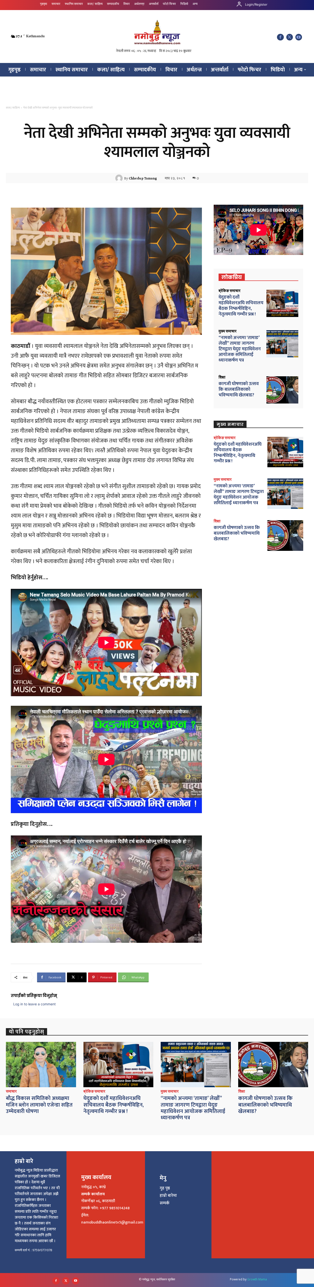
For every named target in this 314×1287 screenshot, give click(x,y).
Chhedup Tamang (143, 178)
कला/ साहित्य (13, 107)
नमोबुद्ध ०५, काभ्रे (93, 1187)
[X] (289, 37)
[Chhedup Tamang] (119, 178)
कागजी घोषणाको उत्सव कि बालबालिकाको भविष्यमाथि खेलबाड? (239, 389)
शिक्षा (222, 377)
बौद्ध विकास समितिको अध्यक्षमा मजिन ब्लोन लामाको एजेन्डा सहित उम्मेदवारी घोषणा (39, 1105)
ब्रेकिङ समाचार (229, 291)
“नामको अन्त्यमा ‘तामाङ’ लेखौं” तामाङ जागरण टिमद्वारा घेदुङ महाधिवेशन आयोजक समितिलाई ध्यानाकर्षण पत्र (240, 349)
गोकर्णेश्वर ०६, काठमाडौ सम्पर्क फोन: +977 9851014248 (105, 1204)
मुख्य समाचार (227, 331)
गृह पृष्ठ (165, 1188)
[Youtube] (298, 37)
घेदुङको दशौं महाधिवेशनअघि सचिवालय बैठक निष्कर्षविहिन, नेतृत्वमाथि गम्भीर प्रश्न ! (241, 305)
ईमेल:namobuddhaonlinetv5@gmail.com (112, 1219)
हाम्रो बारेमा (168, 1195)
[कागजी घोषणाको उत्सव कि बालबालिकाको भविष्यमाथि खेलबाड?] (282, 390)
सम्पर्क (165, 1203)
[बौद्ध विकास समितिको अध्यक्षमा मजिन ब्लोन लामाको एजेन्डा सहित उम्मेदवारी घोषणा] (41, 1064)
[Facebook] (280, 37)
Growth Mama (257, 1279)
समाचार (11, 1091)
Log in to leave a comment (34, 1004)
